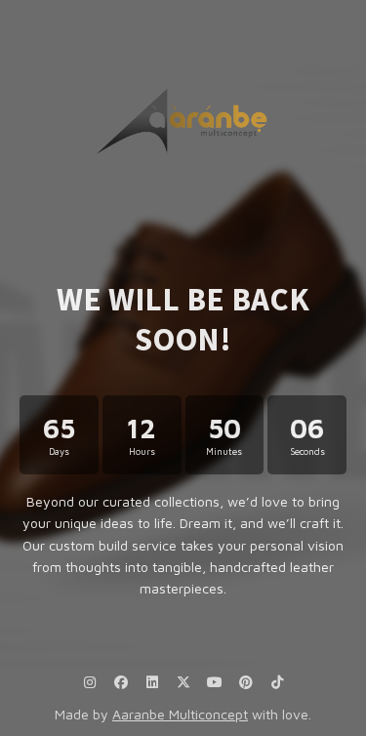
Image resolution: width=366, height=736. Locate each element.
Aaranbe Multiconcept (180, 714)
